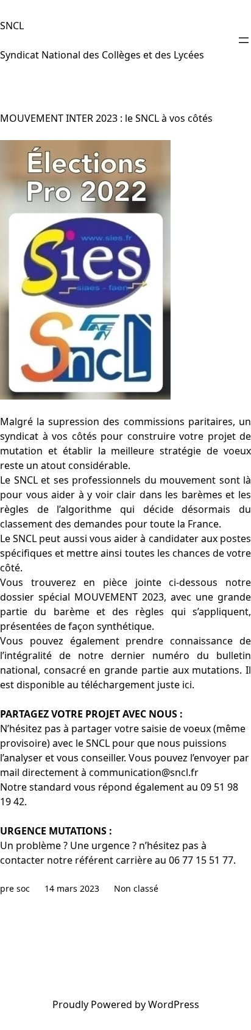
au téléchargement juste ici (129, 684)
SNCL (12, 25)
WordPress (173, 1004)
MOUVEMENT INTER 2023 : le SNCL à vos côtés (106, 118)
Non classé (136, 888)
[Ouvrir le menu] (243, 40)
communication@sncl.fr (144, 772)
